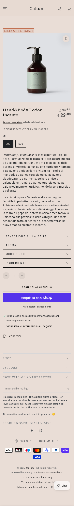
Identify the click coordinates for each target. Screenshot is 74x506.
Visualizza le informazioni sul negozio (29, 326)
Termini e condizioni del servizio (38, 482)
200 (8, 143)
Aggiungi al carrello (37, 287)
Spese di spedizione (12, 122)
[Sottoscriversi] (69, 389)
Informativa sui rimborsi (49, 472)
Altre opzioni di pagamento (37, 306)
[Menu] (5, 8)
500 (20, 143)
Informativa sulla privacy (38, 477)
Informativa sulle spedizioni (32, 487)
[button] (59, 8)
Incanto (8, 197)
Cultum (30, 467)
